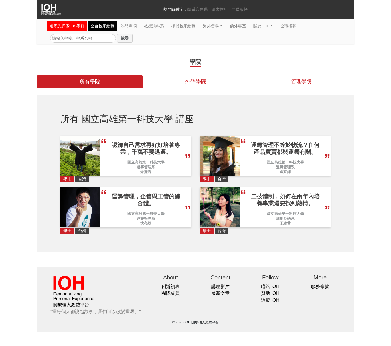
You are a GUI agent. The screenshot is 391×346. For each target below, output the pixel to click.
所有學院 (90, 82)
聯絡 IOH (270, 286)
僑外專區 (238, 26)
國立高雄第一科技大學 (146, 162)
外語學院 (195, 81)
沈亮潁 (145, 223)
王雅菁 (285, 223)
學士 (67, 179)
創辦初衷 (170, 286)
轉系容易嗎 (197, 9)
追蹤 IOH (270, 300)
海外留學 (211, 26)
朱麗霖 (145, 172)
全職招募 (288, 26)
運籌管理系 (146, 167)
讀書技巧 (220, 9)
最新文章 (220, 293)
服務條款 (320, 286)
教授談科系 (154, 26)
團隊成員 (170, 293)
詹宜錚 (285, 172)
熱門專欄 (129, 26)
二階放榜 (240, 9)
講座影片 (220, 286)
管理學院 (301, 81)
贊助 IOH (270, 293)
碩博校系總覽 (183, 26)
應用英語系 (285, 218)
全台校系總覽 (102, 26)
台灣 (82, 179)
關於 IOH (261, 26)
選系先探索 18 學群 (67, 26)
